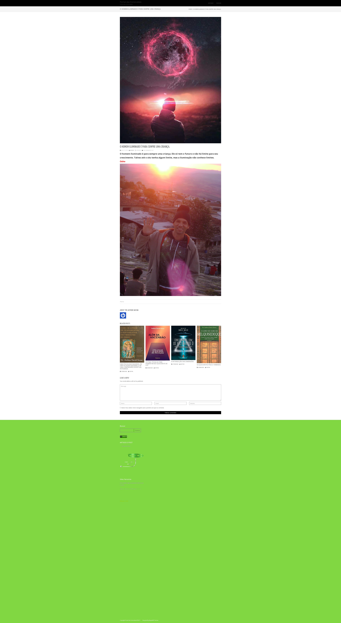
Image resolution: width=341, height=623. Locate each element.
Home (190, 9)
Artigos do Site (126, 446)
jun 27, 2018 (124, 150)
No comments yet (148, 150)
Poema (122, 301)
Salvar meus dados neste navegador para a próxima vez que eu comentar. (142, 408)
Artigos (138, 150)
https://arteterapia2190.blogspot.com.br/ (130, 489)
